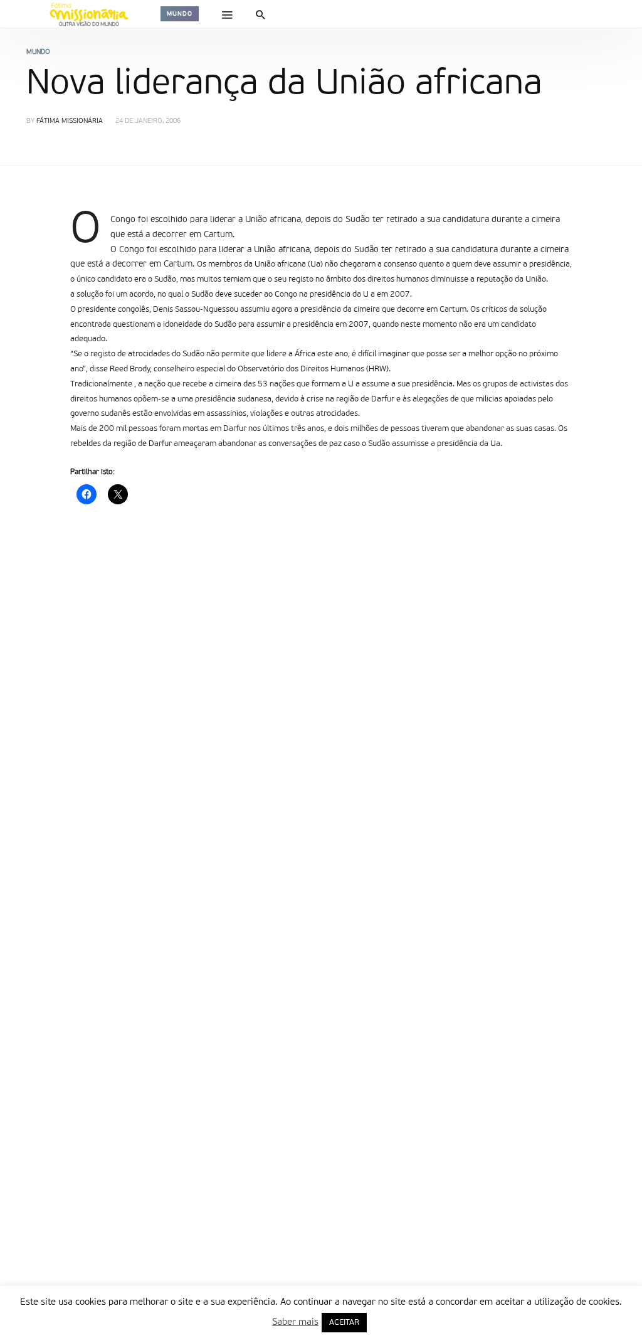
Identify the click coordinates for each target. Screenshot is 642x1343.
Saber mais (295, 1322)
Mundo (179, 14)
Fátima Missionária (69, 121)
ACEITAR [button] (344, 1323)
